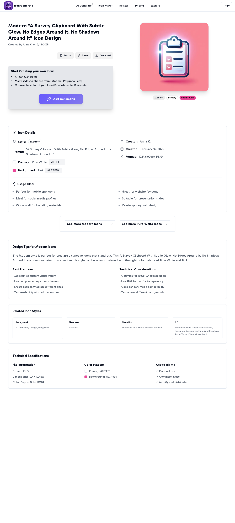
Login (227, 5)
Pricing (139, 5)
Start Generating (63, 99)
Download (105, 55)
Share (85, 55)
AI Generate (84, 5)
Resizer (123, 5)
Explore (155, 5)
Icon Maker (105, 5)
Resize (67, 55)
